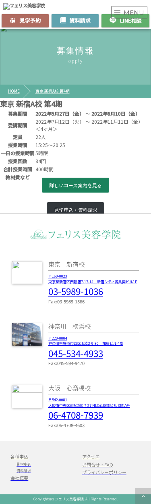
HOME (14, 91)
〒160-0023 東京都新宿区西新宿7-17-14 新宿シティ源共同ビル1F (92, 279)
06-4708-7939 (75, 414)
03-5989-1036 (75, 290)
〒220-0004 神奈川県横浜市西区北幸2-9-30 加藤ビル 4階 (85, 341)
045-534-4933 (75, 352)
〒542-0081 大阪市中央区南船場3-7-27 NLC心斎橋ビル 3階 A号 (89, 402)
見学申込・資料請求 (75, 209)
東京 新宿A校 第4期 (52, 91)
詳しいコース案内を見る (75, 185)
